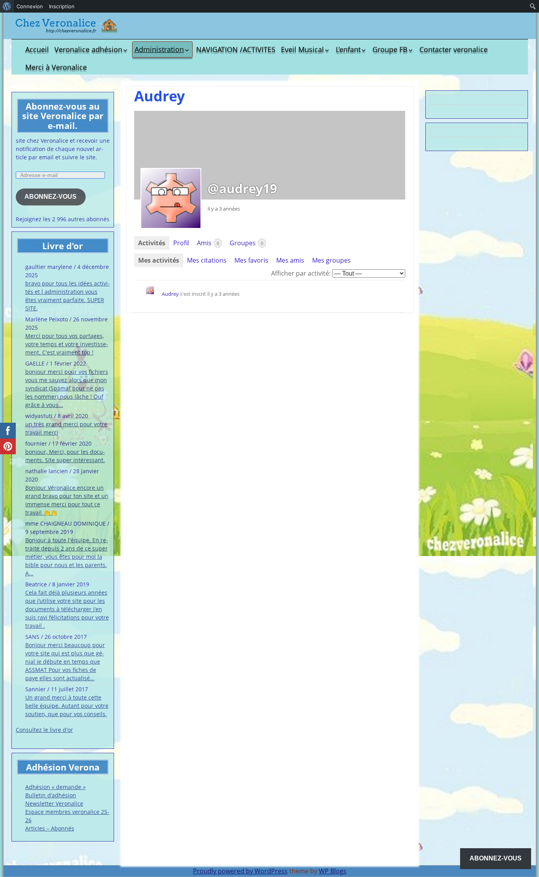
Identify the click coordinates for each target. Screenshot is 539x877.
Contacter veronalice (453, 49)
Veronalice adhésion (88, 49)
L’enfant (348, 49)
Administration (159, 49)
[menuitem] (7, 6)
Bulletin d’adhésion (50, 795)
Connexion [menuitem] (30, 6)
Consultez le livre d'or (44, 729)
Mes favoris (251, 260)
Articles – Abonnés (49, 828)
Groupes (246, 243)
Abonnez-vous (50, 196)
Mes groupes (331, 260)
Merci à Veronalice (56, 67)
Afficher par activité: (301, 273)
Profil (181, 243)
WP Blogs (332, 871)
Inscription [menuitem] (62, 6)
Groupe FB (390, 49)
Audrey (170, 293)
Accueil (37, 49)
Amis (208, 243)
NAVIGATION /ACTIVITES (235, 49)
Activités (151, 243)
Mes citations (206, 260)
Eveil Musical (302, 49)
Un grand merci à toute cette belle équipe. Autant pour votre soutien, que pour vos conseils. (67, 706)
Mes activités (158, 260)
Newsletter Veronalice (54, 803)
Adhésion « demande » (55, 787)
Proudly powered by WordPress (240, 871)
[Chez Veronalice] (66, 26)
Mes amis (290, 260)
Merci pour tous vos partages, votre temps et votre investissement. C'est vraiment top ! (66, 344)
